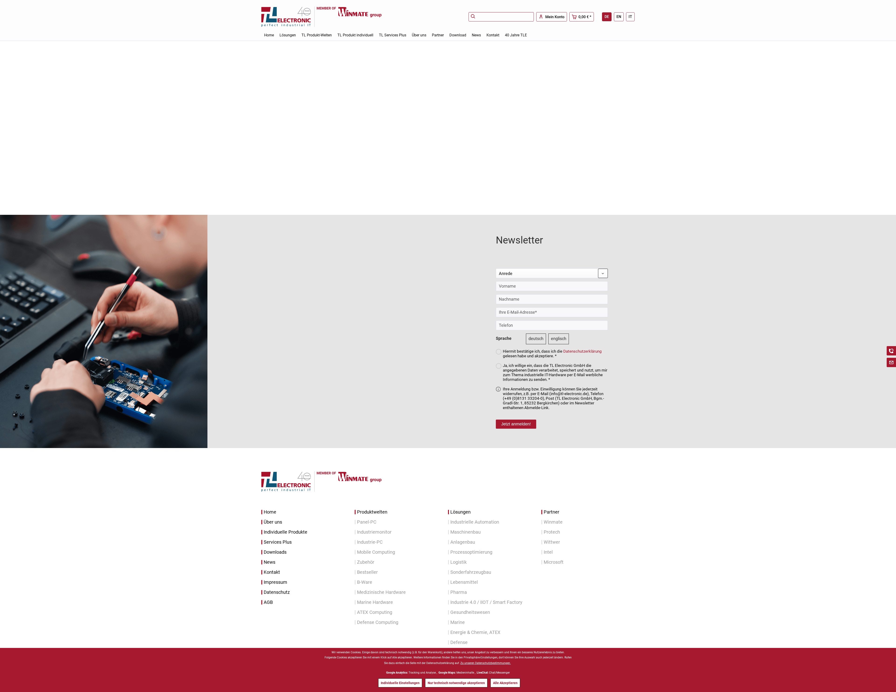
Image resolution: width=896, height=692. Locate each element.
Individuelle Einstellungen (400, 683)
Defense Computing (377, 622)
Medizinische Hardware (381, 592)
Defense (459, 642)
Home (270, 512)
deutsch (535, 338)
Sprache (503, 338)
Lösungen (460, 512)
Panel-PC (366, 522)
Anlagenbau (462, 542)
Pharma (458, 592)
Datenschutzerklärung (582, 351)
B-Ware (364, 582)
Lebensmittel (464, 582)
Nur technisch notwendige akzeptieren (456, 683)
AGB (268, 602)
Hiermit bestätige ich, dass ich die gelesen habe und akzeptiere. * (552, 353)
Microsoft (554, 562)
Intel (548, 552)
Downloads (275, 552)
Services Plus (278, 542)
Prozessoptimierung (471, 552)
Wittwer (552, 542)
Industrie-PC (370, 542)
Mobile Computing (376, 552)
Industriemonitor (374, 532)
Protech (552, 532)
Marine (457, 622)
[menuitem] (501, 16)
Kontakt (272, 572)
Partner (551, 512)
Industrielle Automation (474, 522)
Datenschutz (277, 592)
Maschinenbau (465, 532)
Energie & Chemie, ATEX (475, 632)
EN (618, 16)
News (269, 562)
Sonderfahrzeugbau (470, 572)
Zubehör (365, 562)
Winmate (553, 522)
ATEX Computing (374, 612)
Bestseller (367, 572)
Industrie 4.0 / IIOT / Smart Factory (486, 602)
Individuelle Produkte (285, 532)
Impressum (275, 582)
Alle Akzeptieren (505, 683)
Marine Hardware (375, 602)
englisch (558, 338)
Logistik (458, 562)
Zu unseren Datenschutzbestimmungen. (485, 663)
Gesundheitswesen (470, 612)
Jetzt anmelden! (516, 424)
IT (630, 16)
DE (607, 16)
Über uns (273, 522)
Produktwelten (372, 512)
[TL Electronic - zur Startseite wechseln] (288, 17)
